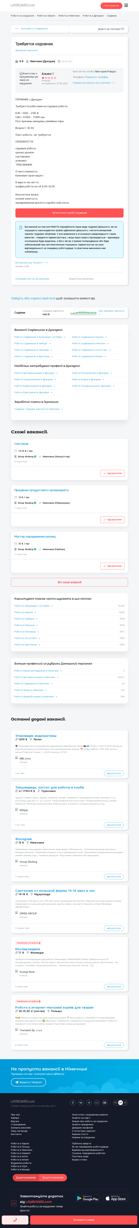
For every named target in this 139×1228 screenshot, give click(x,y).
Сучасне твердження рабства (88, 1153)
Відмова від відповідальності (88, 1150)
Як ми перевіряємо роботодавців (90, 1147)
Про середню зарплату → (112, 313)
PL (125, 1102)
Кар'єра (15, 1118)
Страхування (18, 1124)
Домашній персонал (26, 50)
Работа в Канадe (20, 1169)
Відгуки (15, 1121)
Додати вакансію (53, 1177)
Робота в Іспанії (19, 1160)
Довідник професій (82, 1128)
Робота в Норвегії (21, 1153)
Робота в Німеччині (21, 1150)
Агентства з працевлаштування (90, 1115)
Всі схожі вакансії (69, 582)
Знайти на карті (81, 1118)
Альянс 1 (48, 73)
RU (115, 1102)
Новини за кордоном (83, 1137)
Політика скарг (80, 1156)
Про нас (15, 1115)
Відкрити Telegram (31, 1082)
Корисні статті (80, 1134)
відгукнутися (114, 473)
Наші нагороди (19, 1131)
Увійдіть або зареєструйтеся (33, 298)
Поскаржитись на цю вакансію (32, 279)
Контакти (16, 1134)
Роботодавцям (111, 6)
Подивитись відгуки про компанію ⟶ (94, 83)
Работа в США (19, 1166)
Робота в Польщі (20, 1147)
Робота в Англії (19, 1156)
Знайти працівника (82, 1124)
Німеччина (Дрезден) (42, 61)
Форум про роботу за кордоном (89, 1121)
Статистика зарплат (84, 1131)
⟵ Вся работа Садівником (31, 29)
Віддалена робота (21, 1163)
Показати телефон (96, 77)
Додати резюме (26, 1177)
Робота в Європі (20, 1143)
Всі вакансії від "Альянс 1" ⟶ (31, 263)
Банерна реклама (21, 1128)
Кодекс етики (79, 1160)
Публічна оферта (81, 1143)
